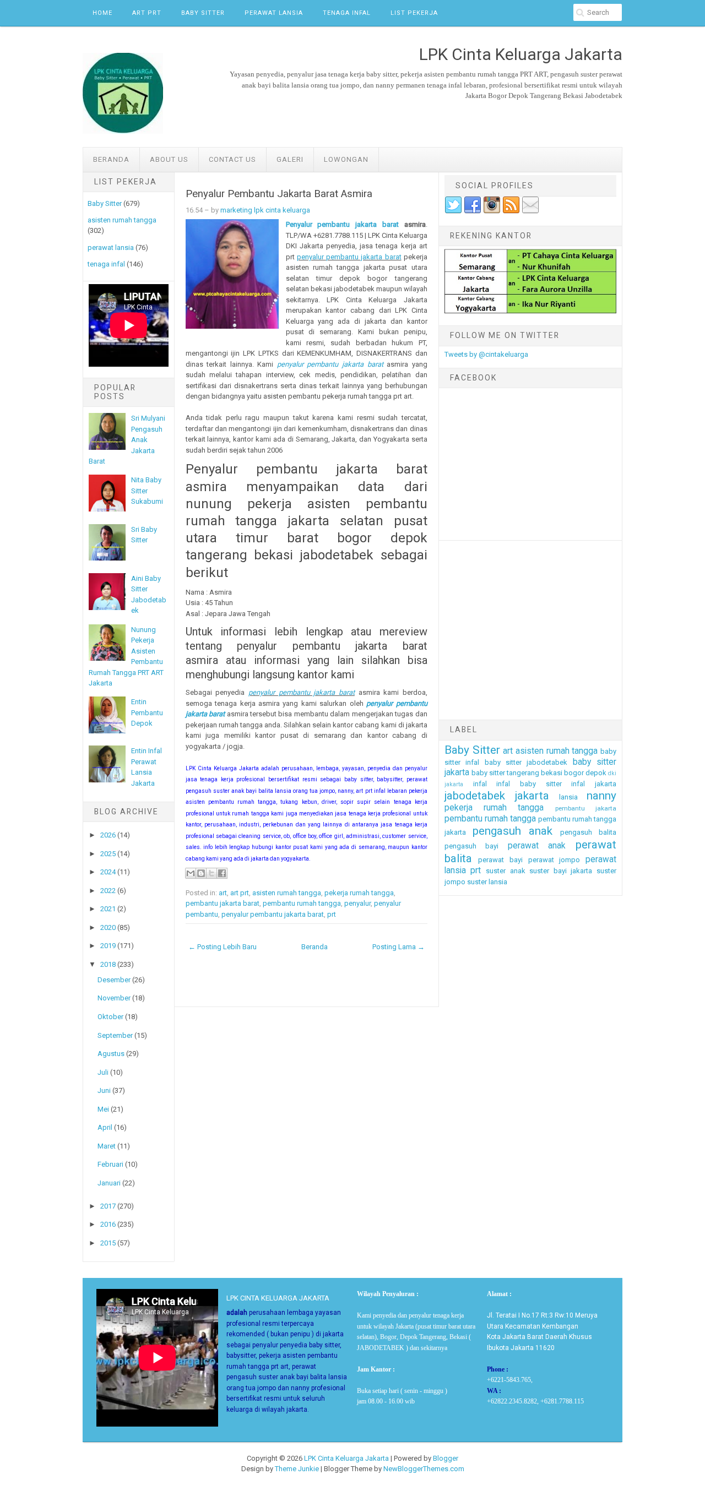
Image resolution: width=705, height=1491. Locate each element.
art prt (239, 893)
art (223, 893)
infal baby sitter (528, 784)
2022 (108, 890)
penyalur (357, 903)
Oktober (110, 1017)
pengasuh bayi (471, 846)
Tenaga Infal (347, 13)
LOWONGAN (346, 159)
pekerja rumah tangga (359, 893)
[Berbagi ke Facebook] (221, 873)
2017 (108, 1206)
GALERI (289, 159)
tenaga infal (106, 264)
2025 (108, 854)
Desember (114, 980)
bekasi (551, 773)
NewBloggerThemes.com (423, 1469)
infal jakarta (593, 784)
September (115, 1035)
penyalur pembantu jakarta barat (349, 257)
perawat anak (537, 846)
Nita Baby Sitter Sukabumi (147, 490)
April (104, 1127)
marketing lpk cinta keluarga (265, 210)
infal (480, 784)
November (114, 998)
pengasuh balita (588, 832)
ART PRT (146, 13)
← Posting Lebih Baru (222, 947)
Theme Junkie (297, 1469)
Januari (109, 1183)
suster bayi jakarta (560, 871)
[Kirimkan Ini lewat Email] (190, 873)
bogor (574, 773)
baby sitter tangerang (505, 773)
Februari (110, 1164)
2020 (108, 927)
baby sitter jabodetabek (526, 762)
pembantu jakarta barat (222, 903)
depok (595, 773)
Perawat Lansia (274, 13)
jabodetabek (474, 795)
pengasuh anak (512, 830)
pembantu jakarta (585, 808)
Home (102, 13)
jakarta (532, 795)
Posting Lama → (398, 947)
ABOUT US (169, 159)
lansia (568, 797)
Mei (103, 1109)
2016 (108, 1224)
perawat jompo (554, 860)
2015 (108, 1243)
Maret (106, 1146)
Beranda (111, 159)
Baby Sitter (203, 13)
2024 (108, 872)
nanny (601, 795)
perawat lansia (111, 247)
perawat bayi (500, 860)
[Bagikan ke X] (211, 873)
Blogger (445, 1458)
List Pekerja (414, 13)
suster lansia (487, 882)
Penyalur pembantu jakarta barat (342, 224)
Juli (103, 1072)
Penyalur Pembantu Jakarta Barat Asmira (279, 194)
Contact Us (232, 159)
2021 (108, 909)
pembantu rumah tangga (302, 903)
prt (331, 914)
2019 (108, 946)
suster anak (505, 871)
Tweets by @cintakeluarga (486, 354)
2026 (108, 835)
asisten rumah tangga (122, 220)
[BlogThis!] (201, 873)
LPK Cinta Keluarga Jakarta (346, 1458)
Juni (104, 1090)
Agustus (110, 1053)
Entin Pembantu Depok (147, 712)
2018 (108, 964)
